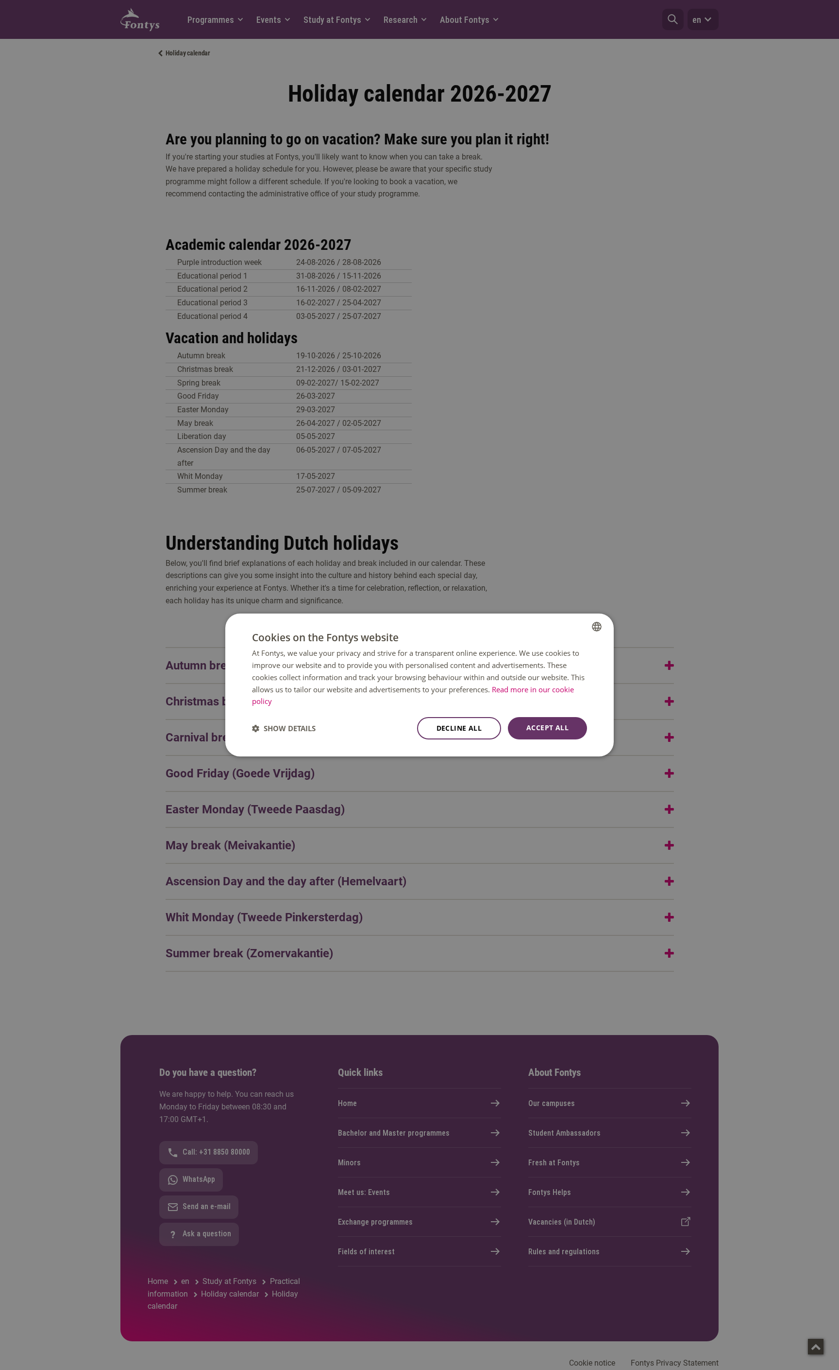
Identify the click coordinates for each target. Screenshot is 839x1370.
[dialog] (419, 685)
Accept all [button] (547, 727)
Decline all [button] (459, 728)
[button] (284, 728)
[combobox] (597, 627)
